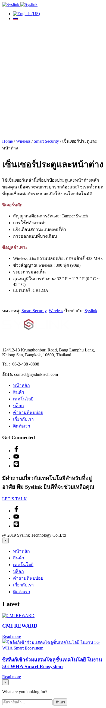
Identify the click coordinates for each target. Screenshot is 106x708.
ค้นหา (60, 702)
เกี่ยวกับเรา (23, 419)
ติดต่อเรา (21, 426)
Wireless (23, 141)
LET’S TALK (14, 499)
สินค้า (18, 392)
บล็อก (18, 405)
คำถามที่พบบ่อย (28, 412)
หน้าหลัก (21, 385)
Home (7, 141)
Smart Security (46, 141)
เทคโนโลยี (23, 399)
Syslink (91, 310)
